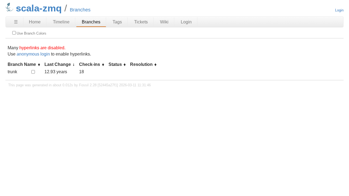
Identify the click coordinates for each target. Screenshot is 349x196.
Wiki (164, 22)
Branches (91, 22)
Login (339, 10)
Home (35, 22)
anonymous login (33, 54)
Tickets (141, 22)
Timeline (61, 22)
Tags (117, 22)
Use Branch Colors (31, 33)
